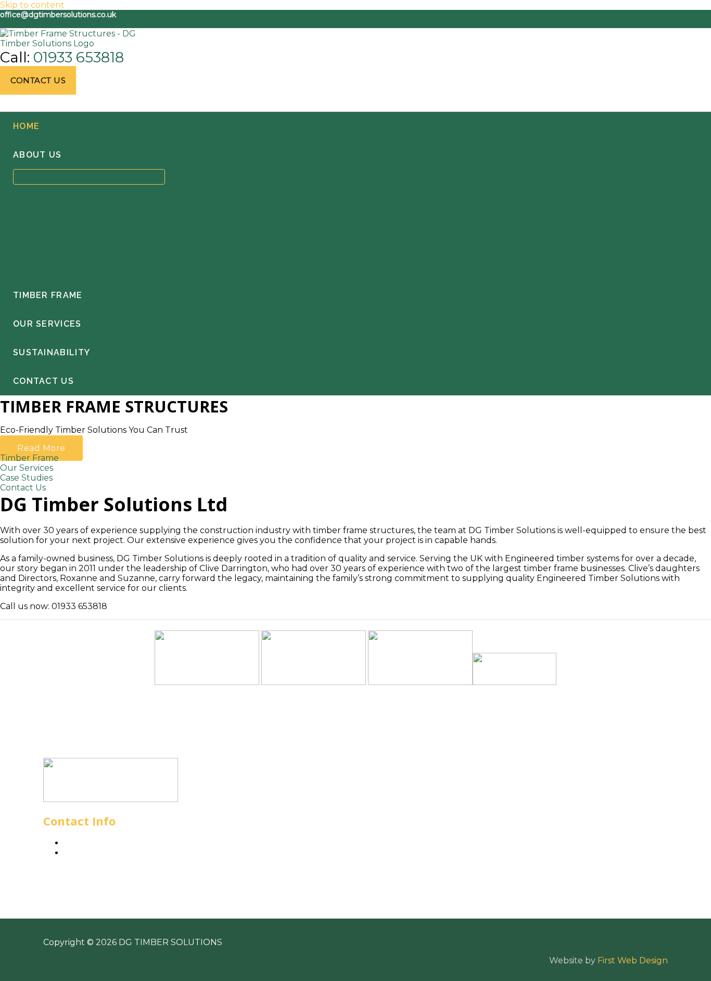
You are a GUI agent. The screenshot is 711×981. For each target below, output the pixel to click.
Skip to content (32, 5)
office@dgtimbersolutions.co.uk (58, 14)
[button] (38, 80)
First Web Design (633, 960)
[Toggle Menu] (89, 177)
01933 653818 (78, 57)
